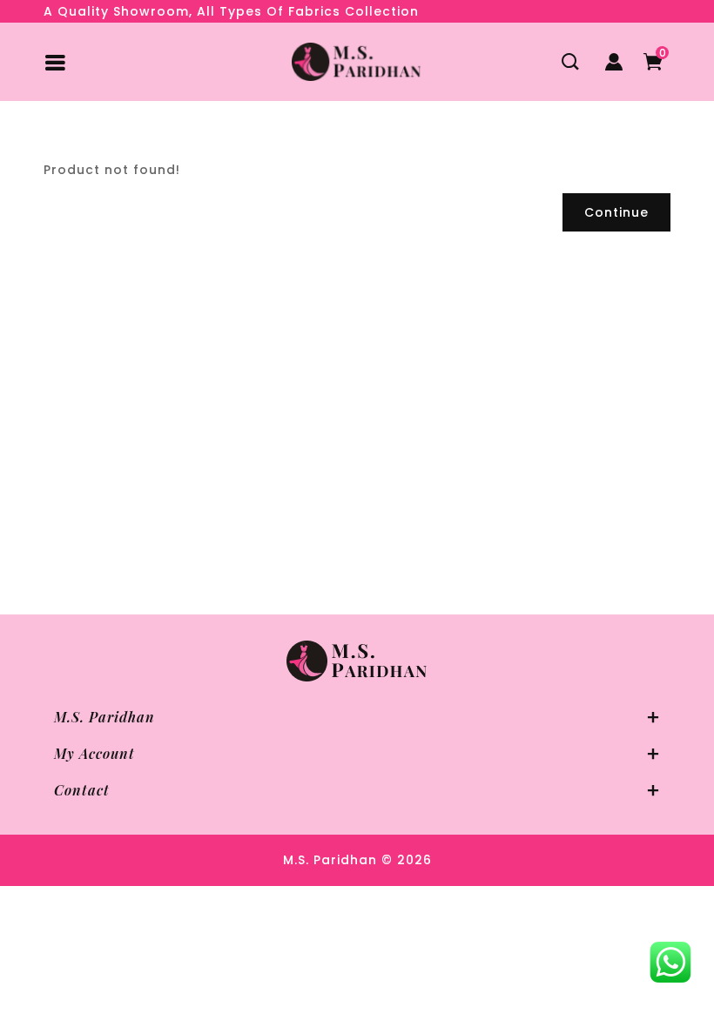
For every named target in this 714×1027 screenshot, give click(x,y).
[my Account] (614, 62)
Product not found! (154, 140)
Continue (616, 212)
